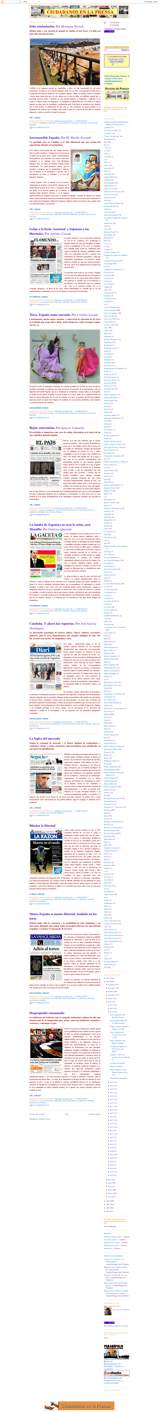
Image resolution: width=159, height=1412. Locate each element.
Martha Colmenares (110, 656)
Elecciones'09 (108, 383)
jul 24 (112, 1096)
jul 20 (112, 1110)
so (104, 871)
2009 (108, 1201)
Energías (107, 403)
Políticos (107, 792)
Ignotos (106, 505)
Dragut (106, 351)
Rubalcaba (107, 836)
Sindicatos (107, 865)
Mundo (106, 688)
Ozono (106, 720)
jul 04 (112, 1165)
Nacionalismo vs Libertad (74, 899)
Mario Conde (108, 650)
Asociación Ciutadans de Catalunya (115, 218)
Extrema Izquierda (110, 435)
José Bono (107, 551)
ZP (105, 967)
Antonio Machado (110, 206)
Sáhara (106, 845)
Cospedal (107, 301)
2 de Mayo (107, 156)
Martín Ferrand (70, 214)
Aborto (106, 165)
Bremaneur (107, 238)
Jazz (105, 540)
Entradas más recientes (37, 1114)
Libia (105, 618)
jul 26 (112, 1089)
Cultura (106, 330)
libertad (106, 613)
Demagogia (107, 336)
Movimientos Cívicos (111, 685)
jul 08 (112, 1151)
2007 (108, 1208)
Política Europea (109, 778)
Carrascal (107, 275)
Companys (107, 296)
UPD (105, 915)
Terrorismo (107, 886)
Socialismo (107, 874)
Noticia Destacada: (117, 80)
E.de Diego (107, 354)
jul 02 (112, 1172)
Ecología (107, 357)
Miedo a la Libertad (110, 670)
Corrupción (108, 298)
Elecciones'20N (109, 389)
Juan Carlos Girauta (110, 569)
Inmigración (108, 520)
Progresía (107, 810)
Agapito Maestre (109, 177)
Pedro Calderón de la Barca (113, 746)
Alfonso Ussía (108, 188)
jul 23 (112, 1099)
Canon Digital (108, 263)
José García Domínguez (49, 724)
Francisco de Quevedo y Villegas (115, 462)
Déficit (106, 333)
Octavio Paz (108, 711)
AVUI (106, 226)
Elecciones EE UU (110, 380)
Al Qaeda (107, 180)
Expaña (106, 432)
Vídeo (106, 926)
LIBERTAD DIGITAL (111, 616)
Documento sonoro (110, 348)
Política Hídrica (109, 784)
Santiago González (110, 851)
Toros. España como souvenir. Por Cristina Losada (118, 1034)
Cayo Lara (107, 278)
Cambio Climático (110, 252)
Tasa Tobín (107, 880)
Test (105, 888)
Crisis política (108, 322)
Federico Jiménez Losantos (113, 444)
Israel (106, 534)
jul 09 (112, 1147)
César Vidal (108, 284)
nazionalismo (108, 697)
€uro (105, 145)
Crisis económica (109, 310)
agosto (110, 998)
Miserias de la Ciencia (111, 1245)
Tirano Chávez (109, 894)
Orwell (106, 717)
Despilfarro (108, 342)
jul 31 (112, 1005)
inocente (106, 523)
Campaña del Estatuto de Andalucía (116, 255)
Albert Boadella (109, 183)
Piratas (106, 758)
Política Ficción (109, 781)
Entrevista (107, 409)
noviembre (111, 988)
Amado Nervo (108, 197)
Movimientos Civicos (111, 682)
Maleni (106, 644)
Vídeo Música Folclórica (112, 935)
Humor (106, 494)
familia (106, 438)
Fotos (106, 459)
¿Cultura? (107, 127)
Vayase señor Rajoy (110, 921)
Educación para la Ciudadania (114, 368)
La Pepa (106, 595)
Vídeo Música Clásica (111, 932)
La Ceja (106, 586)
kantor (106, 578)
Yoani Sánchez (108, 964)
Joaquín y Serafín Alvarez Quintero (115, 546)
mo (105, 679)
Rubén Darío (108, 839)
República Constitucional (112, 822)
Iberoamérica (108, 499)
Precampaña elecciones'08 (112, 798)
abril (110, 1186)
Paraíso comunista (110, 735)
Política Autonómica (110, 767)
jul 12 (112, 1137)
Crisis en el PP (109, 316)
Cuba (105, 328)
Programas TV (109, 804)
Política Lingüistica (110, 787)
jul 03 (112, 1168)
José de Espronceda (110, 557)
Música (106, 691)
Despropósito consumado (118, 1078)
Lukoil (106, 636)
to (104, 897)
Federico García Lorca (111, 441)
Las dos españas (109, 610)
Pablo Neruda (108, 726)
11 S (105, 151)
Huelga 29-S (108, 491)
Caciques (107, 249)
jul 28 (112, 1082)
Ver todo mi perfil (121, 1310)
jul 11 (112, 1141)
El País (106, 371)
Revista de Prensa (79, 302)
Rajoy (106, 816)
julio (110, 1002)
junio (110, 1179)
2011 (108, 978)
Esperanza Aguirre (110, 415)
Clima (106, 290)
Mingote (107, 676)
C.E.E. (106, 243)
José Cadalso (108, 554)
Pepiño (106, 755)
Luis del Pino (108, 633)
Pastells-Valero (109, 743)
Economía (107, 362)
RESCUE (107, 824)
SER (105, 859)
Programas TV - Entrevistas (113, 807)
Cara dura (107, 272)
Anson (106, 200)
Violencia (107, 947)
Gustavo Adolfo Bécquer (112, 485)
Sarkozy (106, 854)
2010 (108, 981)
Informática (108, 517)
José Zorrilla (108, 566)
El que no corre (109, 374)
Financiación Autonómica (112, 456)
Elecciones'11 (108, 386)
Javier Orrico (108, 537)
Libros (106, 621)
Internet (106, 526)
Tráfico (106, 906)
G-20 (105, 467)
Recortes (107, 819)
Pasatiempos (108, 740)
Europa (106, 427)
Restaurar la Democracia (112, 827)
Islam (106, 529)
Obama (106, 705)
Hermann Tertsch (47, 123)
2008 (108, 1204)
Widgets (107, 953)
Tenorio (106, 883)
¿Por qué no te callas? (111, 130)
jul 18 (112, 1117)
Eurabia (106, 424)
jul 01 (112, 1175)
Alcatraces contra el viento (113, 1237)
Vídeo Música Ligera (111, 938)
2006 (108, 1211)
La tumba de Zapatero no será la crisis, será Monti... (118, 1049)
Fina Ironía (107, 453)
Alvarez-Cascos (109, 194)
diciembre (111, 984)
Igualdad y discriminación (112, 508)
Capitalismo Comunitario (112, 269)
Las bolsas (107, 607)
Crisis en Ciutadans (110, 313)
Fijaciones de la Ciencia (112, 1242)
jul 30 (112, 1008)
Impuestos (107, 511)
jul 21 (112, 1106)
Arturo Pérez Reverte (111, 215)
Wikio (106, 1338)
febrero (110, 1193)
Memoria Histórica (110, 668)
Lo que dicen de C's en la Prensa (115, 627)
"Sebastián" (108, 133)
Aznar (106, 229)
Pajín (105, 729)
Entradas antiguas (94, 1114)
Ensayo (106, 406)
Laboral (106, 604)
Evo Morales (108, 430)
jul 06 (112, 1158)
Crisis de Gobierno (110, 307)
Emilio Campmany (110, 394)
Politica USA (108, 790)
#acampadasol (108, 139)
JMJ (105, 543)
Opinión (83, 123)
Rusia (106, 842)
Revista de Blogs (109, 830)
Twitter (106, 912)
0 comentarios (81, 121)
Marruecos (107, 653)
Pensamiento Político (111, 749)
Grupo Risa (108, 482)
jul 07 (112, 1154)
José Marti (107, 563)
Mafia (106, 638)
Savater (106, 856)
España (106, 412)
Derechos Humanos (110, 339)
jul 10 (112, 1144)
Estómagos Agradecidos (112, 418)
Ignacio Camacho (47, 510)
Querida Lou (108, 1248)
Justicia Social (108, 575)
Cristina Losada (46, 413)
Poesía (106, 764)
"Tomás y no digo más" (112, 136)
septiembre (112, 995)
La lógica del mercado (117, 1063)
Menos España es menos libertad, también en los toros (118, 1072)
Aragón (106, 209)
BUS (105, 241)
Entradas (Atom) (44, 1119)
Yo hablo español (109, 961)
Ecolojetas (107, 360)
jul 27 (112, 1086)
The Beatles (108, 891)
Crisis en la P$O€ (110, 319)
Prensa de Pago (109, 801)
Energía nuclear (109, 400)
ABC (105, 162)
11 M (106, 148)
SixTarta (107, 868)
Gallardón (107, 473)
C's (105, 246)
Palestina (107, 732)
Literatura (107, 624)
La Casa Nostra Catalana (68, 123)
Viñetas (106, 944)
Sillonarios (107, 862)
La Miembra (108, 592)
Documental (108, 345)
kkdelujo (107, 581)
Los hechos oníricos (110, 1239)
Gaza (105, 479)
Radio (106, 813)
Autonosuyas (108, 223)
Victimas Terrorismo (111, 924)
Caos (105, 266)
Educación (107, 365)
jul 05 (112, 1161)
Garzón (106, 476)
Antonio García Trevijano (112, 203)
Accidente (107, 168)
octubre (110, 991)
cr (104, 304)
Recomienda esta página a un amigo (116, 1326)
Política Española (109, 769)
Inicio (67, 1114)
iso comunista (108, 531)
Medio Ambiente (109, 665)
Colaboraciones (109, 293)
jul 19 (112, 1113)
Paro (105, 737)
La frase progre (109, 589)
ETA (105, 421)
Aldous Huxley (109, 186)
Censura (106, 281)
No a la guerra (108, 700)
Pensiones (107, 752)
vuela (105, 950)
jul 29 (112, 1012)
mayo (110, 1183)
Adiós (106, 171)
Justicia (106, 572)
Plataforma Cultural (110, 761)
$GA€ (106, 142)
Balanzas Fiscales (110, 232)
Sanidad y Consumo (110, 848)
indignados (107, 514)
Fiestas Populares (110, 450)
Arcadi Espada (109, 212)
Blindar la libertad (116, 1066)
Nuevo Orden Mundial (111, 703)
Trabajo (106, 900)
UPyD (106, 918)
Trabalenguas (108, 903)
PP (105, 795)
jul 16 (112, 1123)
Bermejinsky (108, 235)
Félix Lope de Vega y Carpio (113, 447)
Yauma (106, 958)
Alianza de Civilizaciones (112, 191)
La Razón (107, 598)
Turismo (107, 909)
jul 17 (112, 1120)
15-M (106, 154)
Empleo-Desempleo (110, 397)
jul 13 (112, 1134)
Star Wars (107, 877)
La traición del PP (110, 601)
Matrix (106, 662)
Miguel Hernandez (110, 673)
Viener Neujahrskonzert (112, 941)
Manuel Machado (109, 647)
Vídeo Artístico (109, 929)
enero (110, 1197)
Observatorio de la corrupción (114, 708)
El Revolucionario (110, 377)
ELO (105, 392)
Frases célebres (109, 464)
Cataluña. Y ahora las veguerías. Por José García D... (119, 1057)
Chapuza (107, 287)
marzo (110, 1190)
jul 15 (112, 1127)
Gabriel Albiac (109, 470)
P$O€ (106, 723)
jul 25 (112, 1092)
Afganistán (107, 174)
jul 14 (112, 1130)
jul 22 (112, 1103)
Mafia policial (108, 641)
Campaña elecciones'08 (111, 261)
